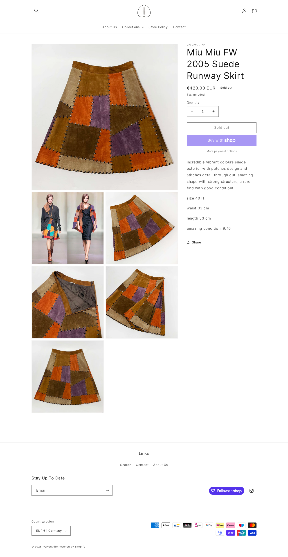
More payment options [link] (222, 151)
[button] (36, 11)
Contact (142, 465)
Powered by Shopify (71, 546)
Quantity (193, 102)
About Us (160, 465)
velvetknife (50, 546)
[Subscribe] (107, 490)
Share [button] (196, 242)
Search (125, 465)
